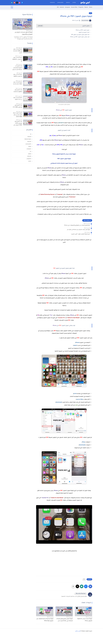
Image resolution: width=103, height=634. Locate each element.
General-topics (28, 139)
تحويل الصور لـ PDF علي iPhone (82, 30)
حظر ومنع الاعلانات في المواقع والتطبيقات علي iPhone (77, 225)
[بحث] (12, 7)
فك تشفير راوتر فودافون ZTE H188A (17, 106)
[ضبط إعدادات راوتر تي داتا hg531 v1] (28, 99)
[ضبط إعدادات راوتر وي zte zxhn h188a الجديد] (28, 50)
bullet (29, 146)
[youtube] (14, 3)
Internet (29, 141)
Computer (67, 7)
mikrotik (29, 156)
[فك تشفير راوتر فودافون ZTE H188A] (28, 106)
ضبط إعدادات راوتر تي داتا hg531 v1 (17, 98)
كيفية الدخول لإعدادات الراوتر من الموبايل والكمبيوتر (24, 33)
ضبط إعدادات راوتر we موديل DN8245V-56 (17, 59)
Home (90, 7)
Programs (80, 7)
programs (29, 158)
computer (29, 149)
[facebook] (22, 3)
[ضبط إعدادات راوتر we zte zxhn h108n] (28, 83)
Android (62, 7)
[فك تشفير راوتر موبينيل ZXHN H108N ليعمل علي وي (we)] (28, 122)
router (29, 161)
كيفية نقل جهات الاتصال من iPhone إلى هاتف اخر (78, 229)
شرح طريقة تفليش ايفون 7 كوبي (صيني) (80, 234)
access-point (28, 144)
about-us (68, 2)
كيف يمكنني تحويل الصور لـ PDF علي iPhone (79, 36)
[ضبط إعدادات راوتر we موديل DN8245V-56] (28, 59)
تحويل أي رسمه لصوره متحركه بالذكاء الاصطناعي (64, 163)
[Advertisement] (64, 52)
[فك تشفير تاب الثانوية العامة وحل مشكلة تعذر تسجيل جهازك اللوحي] (28, 67)
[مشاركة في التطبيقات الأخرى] (73, 586)
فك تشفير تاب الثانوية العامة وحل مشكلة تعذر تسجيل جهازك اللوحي (17, 68)
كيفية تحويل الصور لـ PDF (64, 158)
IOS (58, 7)
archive (74, 2)
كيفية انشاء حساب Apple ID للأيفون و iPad (84, 619)
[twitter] (17, 3)
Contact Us (52, 2)
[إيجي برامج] (85, 2)
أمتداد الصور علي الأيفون (84, 32)
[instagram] (20, 3)
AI (30, 134)
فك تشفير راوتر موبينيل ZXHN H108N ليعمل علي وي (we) (17, 123)
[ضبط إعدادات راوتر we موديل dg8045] (28, 75)
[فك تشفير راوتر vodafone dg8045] (28, 91)
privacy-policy (60, 2)
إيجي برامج (77, 631)
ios (90, 13)
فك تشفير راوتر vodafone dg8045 (18, 90)
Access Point (74, 7)
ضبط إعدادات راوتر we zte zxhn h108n (17, 83)
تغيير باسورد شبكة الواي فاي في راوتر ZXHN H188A (17, 115)
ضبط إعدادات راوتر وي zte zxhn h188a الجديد (17, 51)
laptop (29, 153)
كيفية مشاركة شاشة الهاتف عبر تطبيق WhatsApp (45, 619)
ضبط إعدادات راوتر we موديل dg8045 (17, 75)
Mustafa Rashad (85, 20)
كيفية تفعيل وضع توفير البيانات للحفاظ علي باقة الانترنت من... (64, 619)
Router (86, 7)
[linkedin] (12, 3)
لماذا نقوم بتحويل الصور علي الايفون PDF (80, 34)
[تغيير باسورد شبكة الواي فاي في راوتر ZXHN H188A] (28, 114)
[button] (86, 586)
